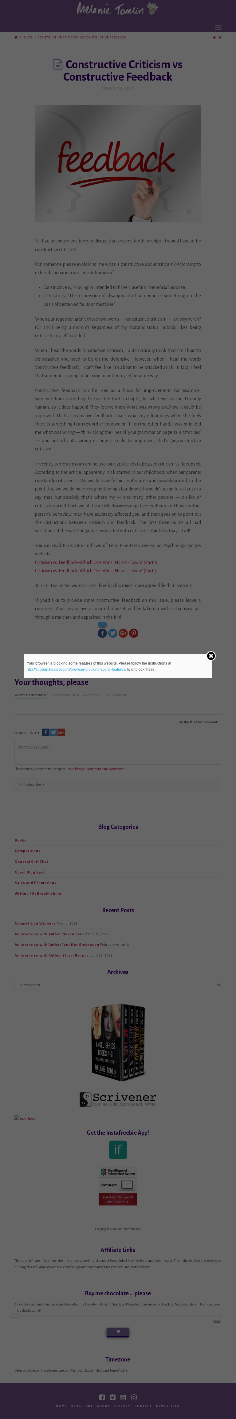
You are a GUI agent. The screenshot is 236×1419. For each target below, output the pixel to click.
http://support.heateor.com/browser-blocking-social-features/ (76, 669)
